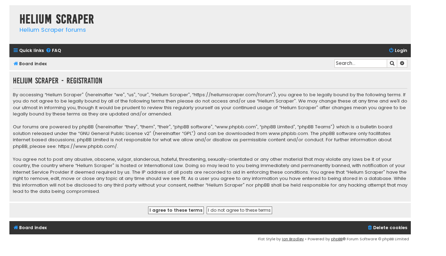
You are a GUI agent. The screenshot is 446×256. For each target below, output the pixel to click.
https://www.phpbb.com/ (87, 146)
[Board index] (12, 12)
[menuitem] (53, 50)
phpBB (337, 239)
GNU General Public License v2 (114, 133)
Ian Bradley (293, 239)
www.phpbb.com (288, 133)
